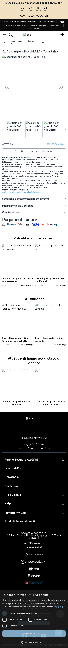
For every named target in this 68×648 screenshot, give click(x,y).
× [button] (64, 593)
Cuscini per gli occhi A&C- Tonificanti (17, 403)
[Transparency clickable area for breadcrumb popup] (21, 42)
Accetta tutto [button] (34, 633)
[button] (34, 642)
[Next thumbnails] (65, 129)
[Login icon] (62, 34)
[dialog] (34, 619)
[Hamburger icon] (4, 34)
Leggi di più (59, 606)
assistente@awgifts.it (34, 437)
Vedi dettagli (27, 285)
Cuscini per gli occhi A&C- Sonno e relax (50, 403)
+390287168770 (34, 444)
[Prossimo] (61, 42)
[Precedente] (53, 42)
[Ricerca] (11, 35)
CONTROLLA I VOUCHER (34, 15)
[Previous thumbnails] (3, 129)
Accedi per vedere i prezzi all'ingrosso (34, 151)
